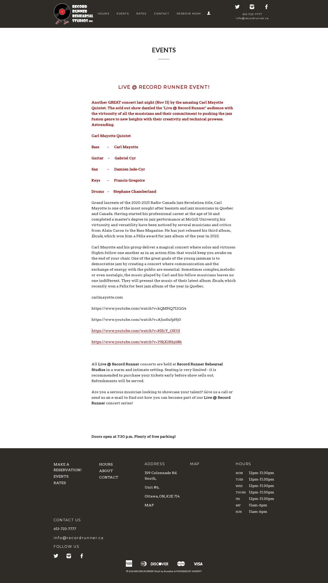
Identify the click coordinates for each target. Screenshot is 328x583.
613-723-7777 (252, 14)
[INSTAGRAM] (252, 7)
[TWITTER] (237, 7)
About (106, 471)
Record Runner (144, 571)
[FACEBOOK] (266, 7)
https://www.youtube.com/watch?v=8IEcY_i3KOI (135, 331)
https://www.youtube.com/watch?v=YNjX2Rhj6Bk (136, 342)
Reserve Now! (189, 13)
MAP (149, 505)
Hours (103, 13)
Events (123, 13)
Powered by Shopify (189, 571)
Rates (141, 13)
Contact (161, 13)
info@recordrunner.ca (252, 18)
